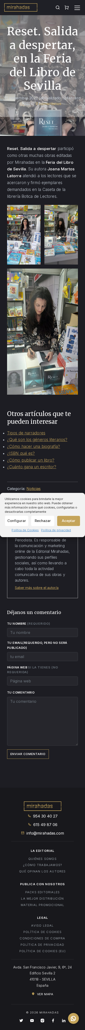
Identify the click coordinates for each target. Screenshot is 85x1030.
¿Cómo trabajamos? (42, 865)
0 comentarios (48, 103)
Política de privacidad (56, 530)
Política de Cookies (25, 530)
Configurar (16, 520)
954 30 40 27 (45, 816)
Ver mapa (44, 994)
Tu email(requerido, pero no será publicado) (37, 645)
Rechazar (43, 520)
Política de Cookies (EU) (42, 951)
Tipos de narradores (26, 433)
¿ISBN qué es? (21, 453)
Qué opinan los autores (42, 871)
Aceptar (68, 520)
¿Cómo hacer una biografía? (33, 446)
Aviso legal (42, 925)
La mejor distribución (42, 898)
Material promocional (42, 905)
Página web (32, 669)
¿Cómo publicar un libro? (30, 460)
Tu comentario (20, 692)
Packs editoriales (42, 892)
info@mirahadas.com (44, 833)
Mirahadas (20, 8)
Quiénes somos (42, 859)
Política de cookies (42, 932)
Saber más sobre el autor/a (37, 588)
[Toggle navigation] (77, 7)
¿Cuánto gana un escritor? (31, 466)
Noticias (33, 488)
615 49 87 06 (44, 824)
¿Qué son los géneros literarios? (37, 439)
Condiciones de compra (42, 938)
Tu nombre (28, 623)
